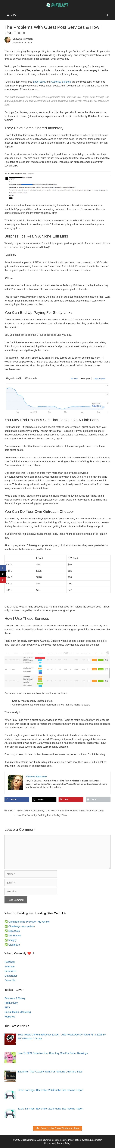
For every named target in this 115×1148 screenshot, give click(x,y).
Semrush (9, 966)
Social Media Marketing (17, 1012)
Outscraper (10, 975)
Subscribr (9, 980)
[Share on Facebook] (3, 568)
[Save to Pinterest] (3, 580)
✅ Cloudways (12, 926)
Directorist (10, 971)
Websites (9, 1016)
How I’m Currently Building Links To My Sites (42, 815)
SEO (10, 810)
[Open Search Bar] (106, 14)
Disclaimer (49, 1143)
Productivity (11, 1002)
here (6, 104)
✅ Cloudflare (12, 944)
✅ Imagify (10, 940)
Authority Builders (61, 81)
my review (43, 921)
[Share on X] (3, 574)
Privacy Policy (64, 1143)
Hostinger (9, 962)
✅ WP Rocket (12, 935)
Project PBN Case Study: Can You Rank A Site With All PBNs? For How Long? (60, 810)
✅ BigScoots (12, 931)
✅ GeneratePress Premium (20, 921)
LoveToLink (39, 81)
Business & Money (14, 998)
